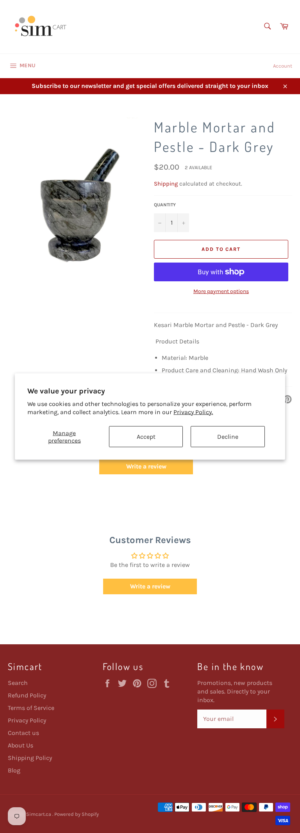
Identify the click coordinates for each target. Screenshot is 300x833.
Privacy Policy (27, 720)
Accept (146, 436)
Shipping (166, 183)
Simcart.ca (39, 814)
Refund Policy (27, 695)
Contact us (23, 732)
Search (18, 682)
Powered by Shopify (76, 814)
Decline (227, 436)
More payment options (221, 291)
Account (282, 66)
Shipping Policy (30, 757)
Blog (14, 770)
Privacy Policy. (193, 411)
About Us (20, 745)
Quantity (165, 204)
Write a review (146, 466)
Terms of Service (31, 707)
